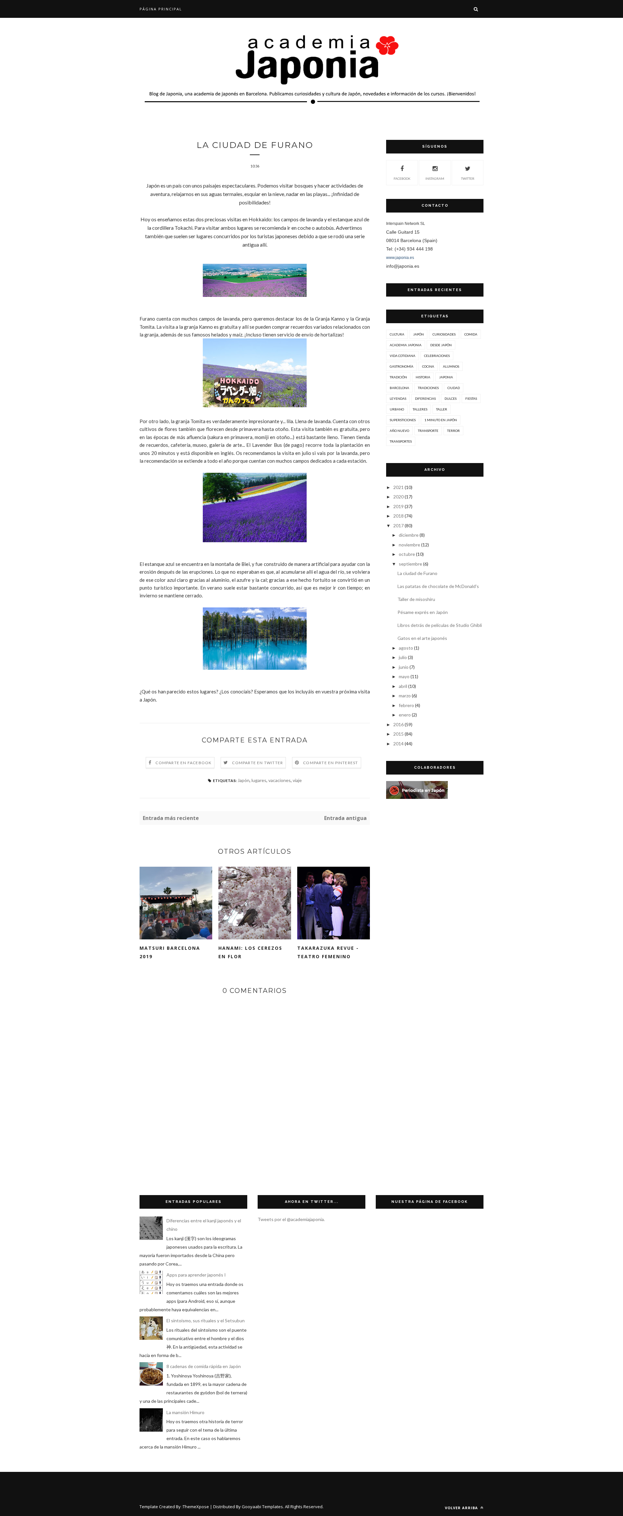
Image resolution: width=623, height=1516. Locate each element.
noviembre (409, 544)
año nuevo (399, 431)
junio (404, 667)
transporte (428, 431)
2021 (398, 487)
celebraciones (437, 356)
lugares (258, 780)
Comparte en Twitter (257, 762)
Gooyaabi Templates (262, 1507)
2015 (398, 734)
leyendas (398, 398)
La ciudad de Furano (417, 573)
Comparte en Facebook (183, 762)
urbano (397, 409)
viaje (297, 780)
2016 (398, 724)
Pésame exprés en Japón (422, 612)
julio (403, 657)
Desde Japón (441, 345)
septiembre (410, 564)
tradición (398, 377)
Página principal (161, 8)
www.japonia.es (400, 257)
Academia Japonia (405, 345)
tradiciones (428, 388)
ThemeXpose (196, 1507)
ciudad (453, 388)
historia (423, 377)
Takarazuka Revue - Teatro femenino (328, 952)
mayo (404, 676)
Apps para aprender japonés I (196, 1275)
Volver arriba (462, 1507)
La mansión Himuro (185, 1412)
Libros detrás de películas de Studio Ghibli (439, 625)
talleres (420, 409)
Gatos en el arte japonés (422, 638)
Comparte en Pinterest (330, 762)
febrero (406, 705)
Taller (441, 409)
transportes (401, 441)
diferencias (425, 398)
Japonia (446, 377)
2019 (398, 506)
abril (403, 686)
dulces (451, 398)
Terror (453, 431)
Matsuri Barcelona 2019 (170, 952)
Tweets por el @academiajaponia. (291, 1219)
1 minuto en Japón (440, 420)
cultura (397, 334)
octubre (407, 554)
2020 (398, 496)
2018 (398, 516)
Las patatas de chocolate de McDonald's (438, 586)
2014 (398, 743)
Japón (244, 780)
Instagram (434, 178)
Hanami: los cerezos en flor (250, 952)
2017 (398, 525)
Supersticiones (403, 420)
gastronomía (401, 366)
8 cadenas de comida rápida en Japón (203, 1366)
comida (470, 334)
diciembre (409, 535)
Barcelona (399, 388)
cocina (428, 366)
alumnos (451, 366)
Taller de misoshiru (416, 599)
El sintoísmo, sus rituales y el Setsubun (205, 1320)
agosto (406, 648)
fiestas (471, 398)
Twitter (467, 178)
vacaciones (279, 780)
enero (405, 714)
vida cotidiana (402, 356)
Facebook (402, 178)
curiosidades (444, 334)
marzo (405, 695)
